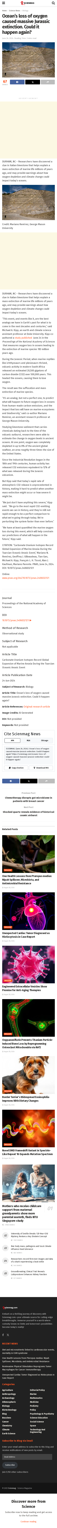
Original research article (37, 706)
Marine (33, 1394)
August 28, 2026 (9, 888)
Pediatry (34, 1406)
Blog (4, 1414)
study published (24, 337)
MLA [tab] (28, 741)
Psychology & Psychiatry (42, 1414)
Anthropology (9, 1394)
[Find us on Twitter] (8, 1335)
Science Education (39, 1418)
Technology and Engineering (37, 1430)
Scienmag (12, 1488)
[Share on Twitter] (32, 82)
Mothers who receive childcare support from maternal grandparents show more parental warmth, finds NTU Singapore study (21, 1213)
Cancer (5, 1421)
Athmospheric (9, 1402)
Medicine (34, 1402)
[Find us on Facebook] (3, 1335)
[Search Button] (53, 3)
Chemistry (7, 1425)
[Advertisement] (28, 91)
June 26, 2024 (7, 38)
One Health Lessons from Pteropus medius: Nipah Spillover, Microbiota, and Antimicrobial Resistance (27, 880)
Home (4, 11)
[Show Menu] (3, 3)
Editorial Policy (37, 1390)
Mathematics (36, 1398)
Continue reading (28, 1521)
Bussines (6, 1418)
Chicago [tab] (44, 741)
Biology (25, 11)
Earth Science (8, 1433)
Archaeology (8, 1398)
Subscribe (10, 1465)
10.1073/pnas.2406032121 (15, 620)
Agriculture (7, 1390)
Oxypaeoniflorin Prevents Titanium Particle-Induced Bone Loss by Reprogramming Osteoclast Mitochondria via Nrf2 (27, 1043)
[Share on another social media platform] (48, 82)
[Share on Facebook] (17, 82)
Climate (6, 1429)
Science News (14, 11)
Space (33, 1425)
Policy (33, 1410)
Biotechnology (9, 1410)
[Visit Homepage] (28, 3)
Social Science (37, 1421)
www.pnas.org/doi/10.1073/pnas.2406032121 (25, 578)
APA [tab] (12, 741)
